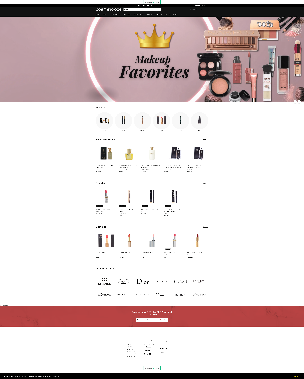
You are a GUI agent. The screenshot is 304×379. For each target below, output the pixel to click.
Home (98, 14)
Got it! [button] (296, 376)
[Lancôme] (199, 281)
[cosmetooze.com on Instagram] (144, 354)
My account (130, 359)
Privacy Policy (131, 351)
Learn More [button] (56, 376)
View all (205, 139)
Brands (149, 14)
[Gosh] (180, 281)
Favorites (127, 14)
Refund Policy (131, 349)
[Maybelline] (142, 294)
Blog (175, 14)
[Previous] (295, 101)
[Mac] (123, 294)
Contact (158, 14)
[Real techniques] (161, 294)
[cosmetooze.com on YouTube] (150, 354)
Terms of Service (132, 354)
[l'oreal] (104, 294)
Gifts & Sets (138, 14)
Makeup (106, 14)
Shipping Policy (131, 356)
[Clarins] (123, 281)
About (167, 14)
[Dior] (142, 281)
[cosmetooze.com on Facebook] (147, 354)
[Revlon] (180, 294)
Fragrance (116, 14)
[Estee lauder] (161, 281)
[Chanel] (104, 281)
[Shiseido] (199, 295)
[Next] (299, 101)
